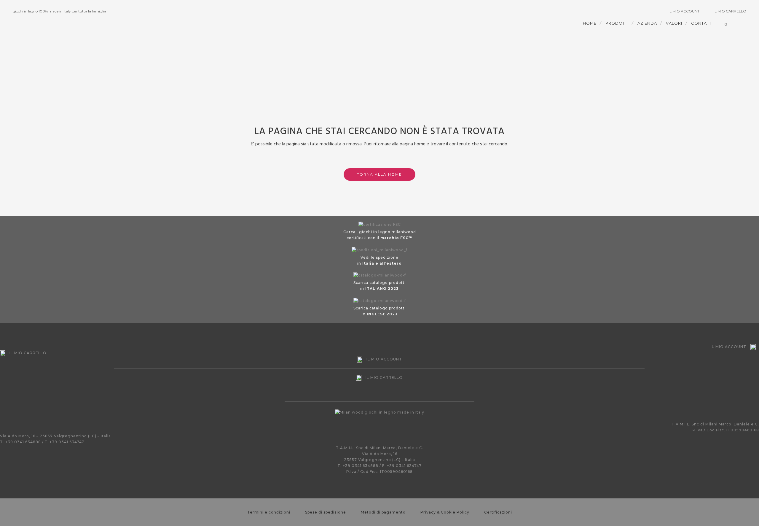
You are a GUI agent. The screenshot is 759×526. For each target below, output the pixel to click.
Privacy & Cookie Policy (444, 512)
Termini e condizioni (268, 512)
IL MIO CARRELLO (730, 11)
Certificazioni (498, 512)
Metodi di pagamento (383, 512)
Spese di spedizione (325, 512)
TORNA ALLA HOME (379, 174)
